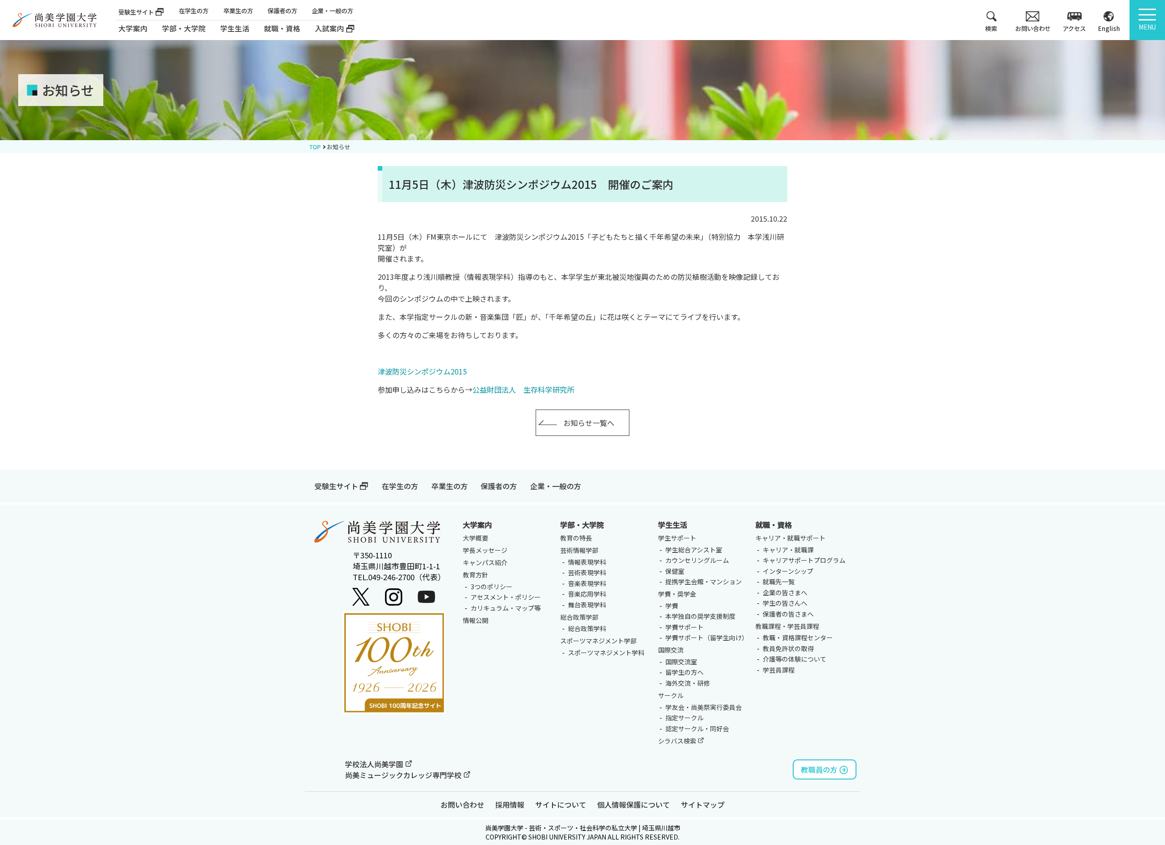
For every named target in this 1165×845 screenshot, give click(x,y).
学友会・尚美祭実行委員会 (703, 707)
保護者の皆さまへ (788, 613)
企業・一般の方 (332, 10)
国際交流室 (681, 661)
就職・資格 (773, 524)
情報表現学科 (587, 562)
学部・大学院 (582, 524)
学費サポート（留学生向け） (706, 637)
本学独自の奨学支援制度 (700, 616)
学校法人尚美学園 (375, 764)
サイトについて (560, 804)
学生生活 (672, 524)
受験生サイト (136, 12)
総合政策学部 (579, 617)
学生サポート (677, 537)
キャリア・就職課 (788, 549)
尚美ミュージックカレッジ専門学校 (404, 774)
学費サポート (684, 627)
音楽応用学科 (587, 593)
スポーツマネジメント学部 (598, 640)
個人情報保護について (633, 804)
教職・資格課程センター (798, 637)
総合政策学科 (587, 628)
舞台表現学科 (587, 604)
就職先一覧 (779, 581)
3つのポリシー (491, 586)
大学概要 (475, 537)
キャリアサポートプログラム (804, 560)
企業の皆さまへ (785, 592)
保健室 (674, 571)
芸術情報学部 (579, 550)
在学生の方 (193, 10)
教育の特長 (576, 537)
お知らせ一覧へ (588, 422)
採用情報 (509, 804)
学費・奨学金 (677, 593)
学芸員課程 (779, 669)
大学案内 (132, 28)
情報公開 (475, 620)
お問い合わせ (462, 804)
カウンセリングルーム (697, 560)
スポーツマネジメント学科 (606, 652)
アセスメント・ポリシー (506, 597)
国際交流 (671, 649)
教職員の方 (819, 769)
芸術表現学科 (587, 572)
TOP (315, 146)
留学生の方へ (684, 672)
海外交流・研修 (687, 683)
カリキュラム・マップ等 (506, 607)
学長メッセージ (485, 550)
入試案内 (329, 28)
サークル (671, 695)
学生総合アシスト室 (693, 549)
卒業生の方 (238, 10)
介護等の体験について (794, 658)
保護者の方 (282, 10)
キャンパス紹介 (485, 562)
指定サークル (684, 717)
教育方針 (475, 574)
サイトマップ (702, 804)
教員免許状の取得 (788, 648)
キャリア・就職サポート (790, 537)
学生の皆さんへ (785, 602)
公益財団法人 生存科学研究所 (523, 389)
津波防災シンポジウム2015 (422, 371)
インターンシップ (788, 571)
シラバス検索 (678, 740)
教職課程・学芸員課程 (787, 626)
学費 (671, 605)
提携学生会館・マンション (703, 581)
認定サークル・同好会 (697, 728)
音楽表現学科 (587, 583)
